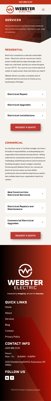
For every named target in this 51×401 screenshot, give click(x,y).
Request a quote (25, 127)
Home (8, 306)
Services (9, 318)
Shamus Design (33, 389)
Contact (9, 330)
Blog (7, 324)
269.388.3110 (25, 2)
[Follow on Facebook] (12, 378)
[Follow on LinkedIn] (7, 378)
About (8, 312)
